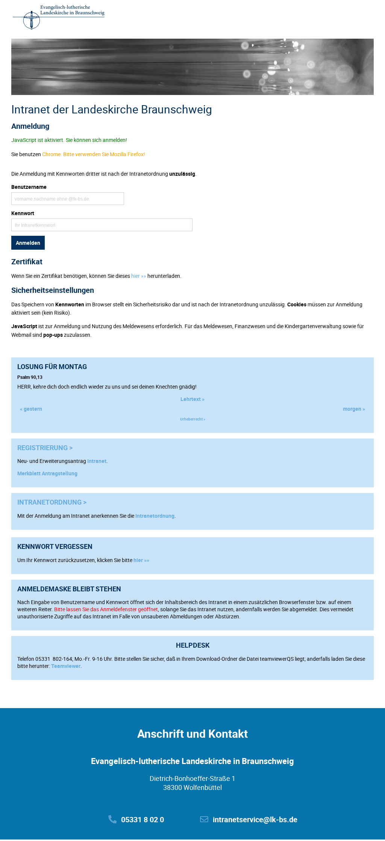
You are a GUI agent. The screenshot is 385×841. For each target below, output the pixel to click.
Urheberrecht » (192, 419)
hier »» (141, 560)
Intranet (96, 460)
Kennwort (22, 213)
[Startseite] (58, 18)
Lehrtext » (192, 398)
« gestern (31, 408)
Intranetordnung (154, 515)
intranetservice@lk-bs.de (255, 819)
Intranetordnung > (51, 501)
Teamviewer (65, 665)
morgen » (354, 408)
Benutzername (29, 186)
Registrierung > (45, 447)
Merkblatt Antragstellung (47, 473)
